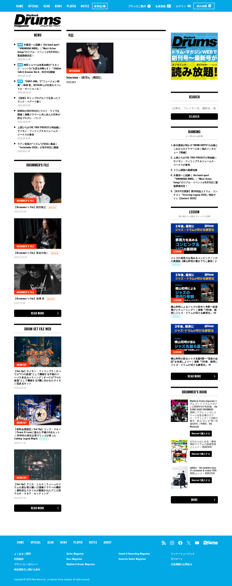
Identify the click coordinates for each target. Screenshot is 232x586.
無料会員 (52, 207)
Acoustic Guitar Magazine (132, 559)
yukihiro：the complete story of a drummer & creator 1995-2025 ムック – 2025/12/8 (203, 470)
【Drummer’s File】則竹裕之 (30, 207)
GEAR (46, 6)
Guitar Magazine (75, 553)
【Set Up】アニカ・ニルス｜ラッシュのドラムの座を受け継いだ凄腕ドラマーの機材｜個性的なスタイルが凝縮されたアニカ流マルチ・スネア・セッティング (37, 488)
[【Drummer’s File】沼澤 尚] (37, 279)
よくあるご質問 (22, 553)
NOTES (85, 6)
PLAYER (71, 6)
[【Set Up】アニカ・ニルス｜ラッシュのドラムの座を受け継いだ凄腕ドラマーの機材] (37, 464)
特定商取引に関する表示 (27, 569)
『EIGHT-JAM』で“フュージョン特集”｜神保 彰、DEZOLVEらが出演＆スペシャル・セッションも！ (39, 84)
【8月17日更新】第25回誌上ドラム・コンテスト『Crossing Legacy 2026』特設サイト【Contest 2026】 (195, 194)
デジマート (177, 559)
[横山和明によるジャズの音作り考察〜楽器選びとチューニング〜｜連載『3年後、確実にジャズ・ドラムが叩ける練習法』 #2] (194, 287)
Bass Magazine (74, 559)
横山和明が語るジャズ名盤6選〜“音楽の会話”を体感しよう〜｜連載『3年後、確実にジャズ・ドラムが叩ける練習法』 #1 (194, 361)
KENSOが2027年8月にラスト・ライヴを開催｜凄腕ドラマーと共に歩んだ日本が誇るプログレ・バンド (38, 114)
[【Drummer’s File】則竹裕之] (37, 188)
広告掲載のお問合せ (181, 564)
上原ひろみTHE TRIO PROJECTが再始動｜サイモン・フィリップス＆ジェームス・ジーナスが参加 (39, 130)
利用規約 (19, 559)
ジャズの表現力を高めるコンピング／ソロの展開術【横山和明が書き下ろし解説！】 (194, 259)
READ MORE (37, 313)
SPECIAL (33, 6)
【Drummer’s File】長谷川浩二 (31, 252)
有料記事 (100, 6)
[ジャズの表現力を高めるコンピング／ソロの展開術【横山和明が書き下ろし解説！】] (194, 238)
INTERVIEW (74, 71)
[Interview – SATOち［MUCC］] (90, 58)
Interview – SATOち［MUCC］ (84, 77)
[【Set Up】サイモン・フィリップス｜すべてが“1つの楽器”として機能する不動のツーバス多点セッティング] (37, 351)
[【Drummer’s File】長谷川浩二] (37, 233)
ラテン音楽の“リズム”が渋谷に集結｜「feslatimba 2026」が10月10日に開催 (37, 145)
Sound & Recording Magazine (134, 553)
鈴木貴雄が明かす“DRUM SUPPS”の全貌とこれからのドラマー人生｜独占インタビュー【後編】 (195, 148)
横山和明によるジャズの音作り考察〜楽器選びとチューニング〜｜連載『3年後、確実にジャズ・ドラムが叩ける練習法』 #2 (194, 309)
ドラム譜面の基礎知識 (185, 170)
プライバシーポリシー (26, 564)
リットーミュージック (183, 553)
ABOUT (108, 542)
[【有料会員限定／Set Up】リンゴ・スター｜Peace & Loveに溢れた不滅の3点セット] (37, 410)
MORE (194, 500)
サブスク (43, 438)
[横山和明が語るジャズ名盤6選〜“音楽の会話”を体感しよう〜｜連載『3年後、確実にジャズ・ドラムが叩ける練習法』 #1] (194, 339)
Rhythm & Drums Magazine (80, 564)
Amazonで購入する (201, 433)
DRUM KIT (22, 364)
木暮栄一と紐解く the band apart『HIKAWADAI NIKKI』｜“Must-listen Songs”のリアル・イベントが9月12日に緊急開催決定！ (38, 50)
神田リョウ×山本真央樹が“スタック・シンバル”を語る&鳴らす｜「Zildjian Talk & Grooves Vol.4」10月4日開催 (39, 68)
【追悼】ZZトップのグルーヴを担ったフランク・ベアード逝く (38, 99)
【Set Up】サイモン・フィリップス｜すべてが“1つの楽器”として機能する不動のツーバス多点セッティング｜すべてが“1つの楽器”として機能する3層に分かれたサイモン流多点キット (37, 377)
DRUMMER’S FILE (25, 200)
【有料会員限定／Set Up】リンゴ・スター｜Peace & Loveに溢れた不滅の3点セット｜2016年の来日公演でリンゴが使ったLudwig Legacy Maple (37, 433)
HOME (19, 6)
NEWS (58, 6)
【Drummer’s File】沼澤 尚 (29, 298)
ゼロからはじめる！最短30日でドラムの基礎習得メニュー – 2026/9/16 (203, 444)
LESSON (177, 251)
